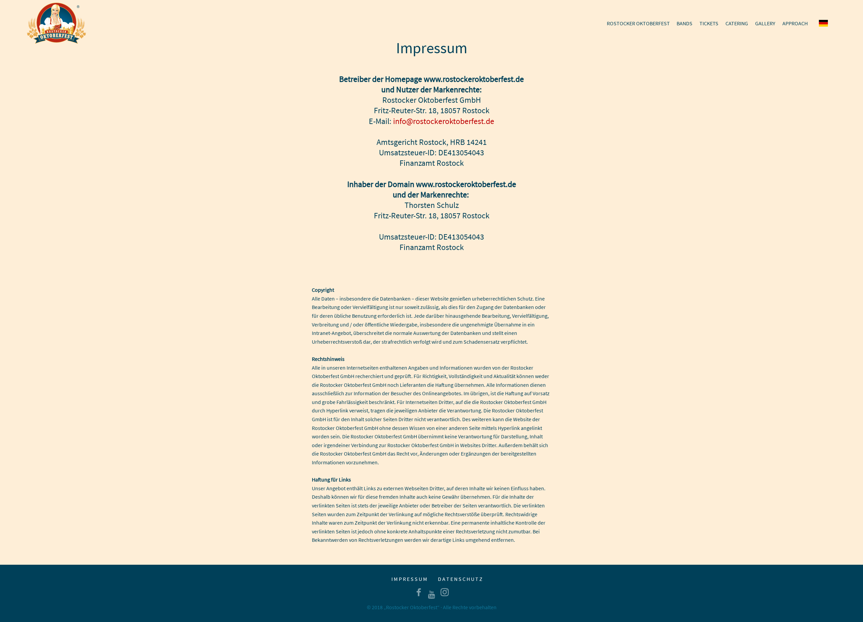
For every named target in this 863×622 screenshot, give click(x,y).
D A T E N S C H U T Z (460, 579)
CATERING (736, 23)
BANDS (684, 23)
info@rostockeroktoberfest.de (443, 121)
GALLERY (765, 23)
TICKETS (709, 23)
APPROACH (795, 23)
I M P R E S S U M (409, 579)
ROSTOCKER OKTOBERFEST (638, 23)
